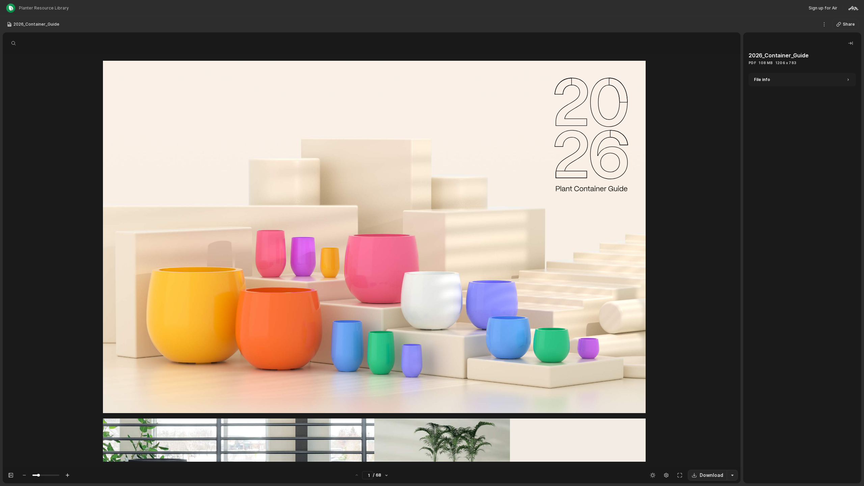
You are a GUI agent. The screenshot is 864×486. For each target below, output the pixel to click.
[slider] (38, 475)
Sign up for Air (823, 7)
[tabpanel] (802, 278)
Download (711, 475)
